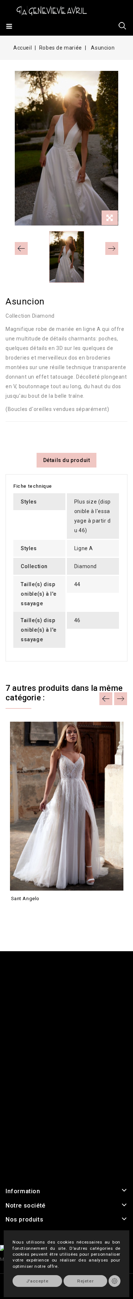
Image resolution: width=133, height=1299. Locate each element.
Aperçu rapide (17, 912)
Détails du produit (66, 460)
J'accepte (37, 1281)
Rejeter (85, 1281)
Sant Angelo (25, 898)
